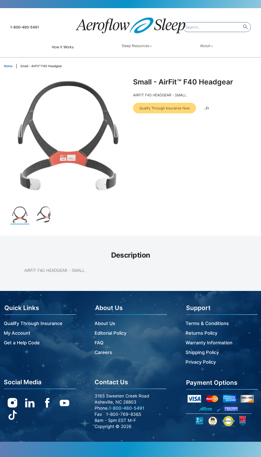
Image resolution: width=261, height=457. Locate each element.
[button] (44, 214)
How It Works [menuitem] (63, 47)
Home (8, 66)
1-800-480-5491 (24, 27)
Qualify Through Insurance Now (164, 108)
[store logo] (130, 23)
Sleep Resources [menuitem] (135, 45)
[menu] (130, 47)
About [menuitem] (205, 45)
